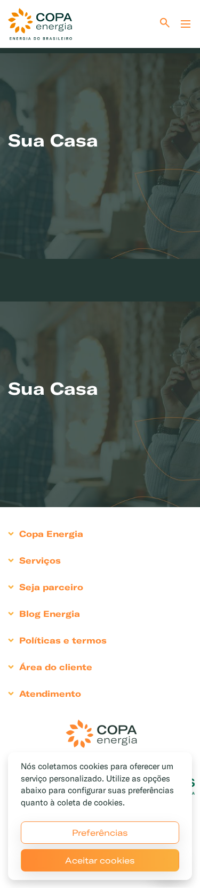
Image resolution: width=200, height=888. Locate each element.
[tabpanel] (100, 135)
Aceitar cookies (100, 860)
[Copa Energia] (101, 734)
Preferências (100, 832)
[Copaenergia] (40, 24)
